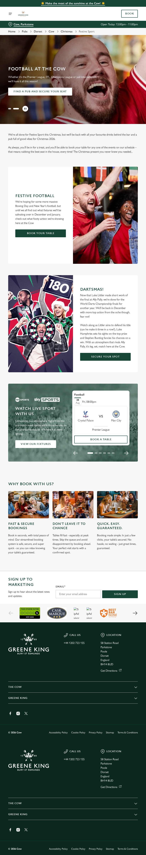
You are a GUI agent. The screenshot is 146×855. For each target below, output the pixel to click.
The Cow (15, 687)
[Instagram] (18, 713)
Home (11, 31)
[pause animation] (25, 109)
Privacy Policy (95, 732)
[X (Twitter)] (26, 713)
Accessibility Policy (58, 732)
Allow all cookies (119, 464)
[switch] (55, 440)
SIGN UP (120, 594)
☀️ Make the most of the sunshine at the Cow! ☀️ (73, 3)
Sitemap (110, 732)
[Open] (10, 14)
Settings (130, 453)
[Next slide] (135, 613)
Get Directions (109, 670)
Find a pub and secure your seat (40, 91)
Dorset (38, 31)
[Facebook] (10, 713)
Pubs (24, 31)
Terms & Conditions (128, 732)
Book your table (40, 233)
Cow (51, 31)
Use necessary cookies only (72, 464)
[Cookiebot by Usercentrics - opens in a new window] (126, 388)
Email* (60, 586)
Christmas (66, 31)
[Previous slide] (11, 613)
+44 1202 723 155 (74, 643)
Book (129, 14)
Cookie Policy (78, 732)
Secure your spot (105, 356)
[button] (9, 108)
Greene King (17, 698)
